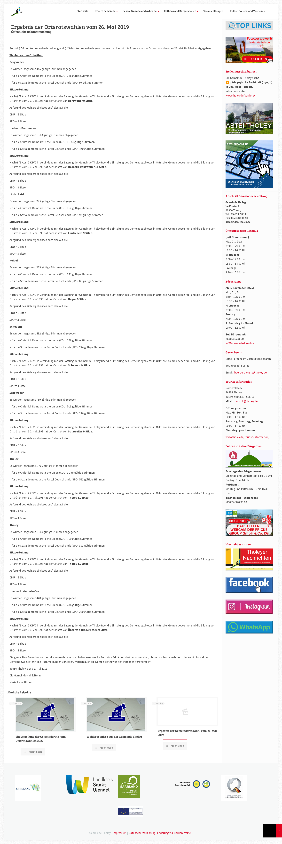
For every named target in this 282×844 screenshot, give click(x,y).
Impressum (119, 833)
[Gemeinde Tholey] (17, 11)
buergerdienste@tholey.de (250, 372)
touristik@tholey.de (245, 401)
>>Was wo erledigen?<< (240, 343)
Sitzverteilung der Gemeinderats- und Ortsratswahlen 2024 (41, 739)
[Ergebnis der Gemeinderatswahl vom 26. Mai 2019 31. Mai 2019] (272, 830)
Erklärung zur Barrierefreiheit (175, 833)
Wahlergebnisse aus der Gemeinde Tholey (114, 736)
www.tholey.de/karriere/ (240, 95)
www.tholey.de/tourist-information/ (247, 437)
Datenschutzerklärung (142, 833)
